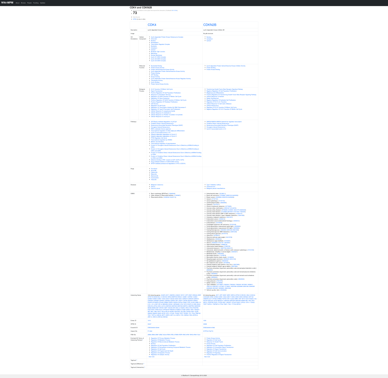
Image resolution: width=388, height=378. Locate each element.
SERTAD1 (177, 311)
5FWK (168, 335)
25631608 (235, 230)
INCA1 (199, 304)
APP (186, 295)
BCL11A (160, 297)
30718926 (220, 284)
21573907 (221, 286)
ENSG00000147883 (209, 327)
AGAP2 (163, 295)
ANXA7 (178, 295)
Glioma (153, 186)
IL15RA (194, 304)
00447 (149, 324)
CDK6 (237, 297)
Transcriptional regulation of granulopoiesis (163, 143)
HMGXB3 (165, 304)
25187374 (224, 233)
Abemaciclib (154, 176)
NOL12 (178, 308)
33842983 (223, 230)
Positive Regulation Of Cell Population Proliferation (166, 93)
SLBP (196, 311)
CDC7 (180, 299)
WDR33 (186, 315)
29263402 (243, 210)
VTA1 (182, 315)
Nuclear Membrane (156, 55)
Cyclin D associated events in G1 (161, 132)
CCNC (211, 297)
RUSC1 (238, 302)
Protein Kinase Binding (213, 69)
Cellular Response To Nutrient (215, 96)
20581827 (215, 286)
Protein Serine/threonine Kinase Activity (162, 69)
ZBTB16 (195, 315)
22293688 (239, 286)
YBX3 (190, 315)
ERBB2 (166, 302)
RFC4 (163, 311)
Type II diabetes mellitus (214, 185)
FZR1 (189, 302)
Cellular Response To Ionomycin (160, 116)
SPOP (163, 313)
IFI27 (181, 304)
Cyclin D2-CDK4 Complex (158, 59)
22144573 (233, 208)
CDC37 (168, 299)
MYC (250, 300)
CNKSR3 (205, 299)
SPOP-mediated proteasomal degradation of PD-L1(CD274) (168, 163)
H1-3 (153, 304)
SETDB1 (183, 311)
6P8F (187, 335)
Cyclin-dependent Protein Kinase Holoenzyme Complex (167, 37)
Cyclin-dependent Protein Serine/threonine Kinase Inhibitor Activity (226, 66)
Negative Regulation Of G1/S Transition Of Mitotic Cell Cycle (224, 109)
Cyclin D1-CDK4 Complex (158, 57)
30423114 (173, 197)
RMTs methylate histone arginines (161, 129)
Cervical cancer (155, 188)
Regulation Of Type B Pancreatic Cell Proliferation (165, 109)
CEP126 (251, 297)
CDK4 (152, 24)
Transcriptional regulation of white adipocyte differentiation (168, 131)
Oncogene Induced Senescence (160, 127)
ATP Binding (154, 75)
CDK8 (240, 297)
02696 (205, 324)
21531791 (221, 243)
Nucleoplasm (155, 42)
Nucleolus (154, 46)
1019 (149, 320)
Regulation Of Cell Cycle (158, 105)
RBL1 (152, 311)
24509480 (209, 288)
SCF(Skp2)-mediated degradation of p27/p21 (164, 122)
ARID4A (194, 295)
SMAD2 (150, 313)
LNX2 (159, 306)
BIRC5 (170, 297)
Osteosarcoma (211, 186)
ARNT (199, 295)
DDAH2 (195, 300)
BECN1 (165, 297)
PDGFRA (195, 308)
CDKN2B (209, 24)
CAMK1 (185, 297)
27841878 (219, 281)
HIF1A (160, 304)
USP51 (178, 315)
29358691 (221, 288)
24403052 (235, 195)
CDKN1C (196, 299)
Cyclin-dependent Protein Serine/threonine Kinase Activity (168, 71)
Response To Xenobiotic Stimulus (161, 95)
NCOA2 (170, 308)
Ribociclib (154, 174)
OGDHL (182, 308)
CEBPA (172, 300)
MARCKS (197, 306)
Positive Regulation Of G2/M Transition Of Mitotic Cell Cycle (168, 100)
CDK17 (229, 297)
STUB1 (172, 313)
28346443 (218, 239)
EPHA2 (161, 302)
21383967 (177, 195)
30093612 (222, 219)
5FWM (176, 335)
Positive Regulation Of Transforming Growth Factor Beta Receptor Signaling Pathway (231, 95)
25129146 (233, 224)
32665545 (172, 193)
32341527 (229, 217)
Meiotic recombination (157, 142)
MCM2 (150, 308)
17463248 (232, 284)
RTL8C (234, 302)
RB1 (149, 311)
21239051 (230, 210)
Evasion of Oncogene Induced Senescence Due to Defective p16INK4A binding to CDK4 (175, 146)
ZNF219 (155, 317)
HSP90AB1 (176, 304)
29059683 (219, 197)
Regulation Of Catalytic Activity (160, 354)
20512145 (232, 259)
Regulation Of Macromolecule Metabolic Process (165, 342)
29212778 (236, 210)
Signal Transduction (156, 91)
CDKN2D (167, 300)
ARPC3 (233, 295)
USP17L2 (173, 315)
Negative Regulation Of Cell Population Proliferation (222, 91)
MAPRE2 (191, 306)
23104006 (219, 223)
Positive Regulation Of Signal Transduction (219, 354)
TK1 (190, 313)
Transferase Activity (157, 80)
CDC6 (176, 299)
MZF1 (166, 308)
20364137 (229, 248)
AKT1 (167, 295)
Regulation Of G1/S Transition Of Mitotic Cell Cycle (222, 107)
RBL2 (156, 311)
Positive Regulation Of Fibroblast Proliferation (164, 102)
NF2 (174, 308)
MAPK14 (185, 306)
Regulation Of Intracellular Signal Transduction (220, 347)
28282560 (223, 203)
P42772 (211, 331)
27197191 (215, 199)
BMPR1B (174, 297)
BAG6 (155, 297)
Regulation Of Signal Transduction (216, 349)
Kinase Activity (155, 77)
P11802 (150, 331)
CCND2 (150, 299)
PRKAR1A (173, 310)
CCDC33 (252, 295)
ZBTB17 (238, 304)
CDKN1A (185, 299)
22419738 (229, 237)
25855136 (229, 195)
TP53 (193, 313)
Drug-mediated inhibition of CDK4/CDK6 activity (165, 162)
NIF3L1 (205, 302)
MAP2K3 (168, 306)
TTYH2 (234, 304)
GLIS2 (193, 302)
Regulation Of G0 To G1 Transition (217, 102)
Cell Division (154, 104)
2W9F (157, 335)
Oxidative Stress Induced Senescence (162, 123)
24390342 (167, 197)
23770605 (228, 206)
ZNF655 (165, 317)
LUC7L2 (163, 306)
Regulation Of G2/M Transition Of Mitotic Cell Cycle (166, 96)
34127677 (216, 204)
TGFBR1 (185, 313)
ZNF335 (160, 317)
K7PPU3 (205, 331)
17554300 (242, 212)
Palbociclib (154, 172)
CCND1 (195, 297)
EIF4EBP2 (155, 302)
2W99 (153, 335)
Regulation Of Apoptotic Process (160, 353)
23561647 (227, 208)
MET (157, 308)
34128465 (219, 283)
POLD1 (161, 310)
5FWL (172, 335)
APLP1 (183, 295)
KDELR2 (150, 306)
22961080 (246, 286)
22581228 (229, 230)
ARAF (190, 295)
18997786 (223, 248)
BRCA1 (180, 297)
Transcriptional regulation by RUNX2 (161, 140)
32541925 (241, 215)
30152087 (227, 241)
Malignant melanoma (157, 185)
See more (151, 357)
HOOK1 (170, 304)
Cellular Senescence (213, 105)
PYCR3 (220, 302)
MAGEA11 (221, 300)
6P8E (184, 335)
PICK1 (216, 302)
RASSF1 (197, 310)
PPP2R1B (166, 310)
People (29, 3)
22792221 (216, 235)
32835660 (237, 226)
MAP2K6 (238, 300)
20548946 (223, 290)
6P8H (195, 335)
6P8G (191, 335)
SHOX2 (188, 311)
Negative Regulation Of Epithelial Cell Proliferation (221, 100)
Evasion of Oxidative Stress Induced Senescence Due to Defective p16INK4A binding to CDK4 (176, 153)
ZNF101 (150, 317)
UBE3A (159, 315)
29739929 (226, 263)
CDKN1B (190, 299)
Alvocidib (153, 170)
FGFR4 (180, 302)
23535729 (225, 197)
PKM (156, 310)
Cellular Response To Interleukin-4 (161, 113)
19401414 (209, 286)
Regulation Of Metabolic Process (160, 340)
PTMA (184, 310)
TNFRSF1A (216, 304)
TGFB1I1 (209, 304)
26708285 (224, 210)
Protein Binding (155, 73)
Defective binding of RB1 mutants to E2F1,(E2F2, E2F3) (167, 160)
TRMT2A (197, 313)
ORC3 (187, 308)
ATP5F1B (150, 297)
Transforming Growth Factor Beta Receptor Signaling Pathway (225, 89)
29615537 (230, 212)
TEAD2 (177, 313)
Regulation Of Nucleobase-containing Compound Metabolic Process (171, 347)
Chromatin (154, 39)
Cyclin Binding (155, 82)
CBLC (248, 295)
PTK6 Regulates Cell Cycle (159, 138)
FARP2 (171, 302)
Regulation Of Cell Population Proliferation (163, 345)
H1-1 (150, 304)
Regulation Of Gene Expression (160, 98)
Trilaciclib (153, 179)
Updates (42, 3)
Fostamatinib (155, 178)
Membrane (154, 53)
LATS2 (155, 306)
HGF (156, 304)
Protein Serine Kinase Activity (160, 84)
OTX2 (191, 308)
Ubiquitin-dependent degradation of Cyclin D (164, 134)
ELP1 (210, 299)
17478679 (223, 255)
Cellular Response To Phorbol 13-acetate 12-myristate (166, 115)
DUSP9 (150, 302)
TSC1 (149, 315)
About (17, 3)
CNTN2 (185, 300)
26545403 (226, 259)
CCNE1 (159, 299)
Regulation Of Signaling (213, 353)
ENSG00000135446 (153, 327)
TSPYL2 (153, 315)
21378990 (224, 212)
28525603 (209, 270)
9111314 (174, 10)
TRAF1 (226, 304)
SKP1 (193, 311)
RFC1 (159, 311)
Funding (35, 3)
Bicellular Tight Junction (158, 51)
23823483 (220, 253)
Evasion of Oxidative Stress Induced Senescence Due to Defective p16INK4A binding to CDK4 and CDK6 (176, 157)
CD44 (163, 299)
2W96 (149, 335)
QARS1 (188, 310)
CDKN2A (150, 300)
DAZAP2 (190, 300)
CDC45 (172, 299)
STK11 (168, 313)
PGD (149, 310)
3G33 (164, 335)
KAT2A (205, 300)
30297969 (233, 286)
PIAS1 (153, 310)
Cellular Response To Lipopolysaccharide (163, 111)
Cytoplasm (154, 48)
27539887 (223, 195)
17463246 (226, 284)
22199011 (222, 193)
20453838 (231, 197)
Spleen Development (213, 98)
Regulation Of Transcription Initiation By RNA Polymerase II (168, 107)
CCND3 (154, 299)
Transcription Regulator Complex (160, 44)
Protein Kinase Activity (157, 68)
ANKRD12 (173, 295)
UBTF (163, 315)
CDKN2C (161, 300)
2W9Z (160, 335)
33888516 (224, 244)
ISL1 (255, 299)
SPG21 (243, 302)
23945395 (252, 286)
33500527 (234, 252)
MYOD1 (161, 308)
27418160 (251, 250)
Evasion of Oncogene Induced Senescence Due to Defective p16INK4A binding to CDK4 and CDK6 (175, 150)
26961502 (227, 288)
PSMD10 (178, 310)
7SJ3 (198, 335)
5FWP (180, 335)
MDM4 (154, 308)
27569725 (227, 246)
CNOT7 (181, 300)
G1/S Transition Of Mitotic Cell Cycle (162, 89)
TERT (181, 313)
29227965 (236, 264)
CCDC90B (206, 297)
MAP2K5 (174, 306)
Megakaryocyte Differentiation (215, 93)
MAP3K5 (180, 306)
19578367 (227, 243)
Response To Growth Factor (215, 342)
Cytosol (153, 50)
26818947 (215, 288)
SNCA (159, 313)
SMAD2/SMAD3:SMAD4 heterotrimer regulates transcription (224, 122)
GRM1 (197, 302)
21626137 (239, 213)
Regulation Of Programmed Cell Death (162, 351)
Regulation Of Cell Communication (217, 351)
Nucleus (153, 41)
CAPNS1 (190, 297)
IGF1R (186, 304)
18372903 (244, 284)
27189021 (227, 286)
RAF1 (192, 310)
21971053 (236, 212)
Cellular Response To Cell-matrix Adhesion (219, 104)
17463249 (238, 284)
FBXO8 (175, 302)
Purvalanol (154, 169)
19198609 (230, 257)
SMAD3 (155, 313)
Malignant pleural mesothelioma (216, 188)
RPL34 (167, 311)
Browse (23, 3)
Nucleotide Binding (156, 66)
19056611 (250, 284)
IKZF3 (190, 304)
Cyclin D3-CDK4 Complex (158, 61)
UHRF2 (167, 315)
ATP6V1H (238, 295)
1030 (204, 320)
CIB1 (176, 300)
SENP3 (172, 311)
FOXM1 (184, 302)
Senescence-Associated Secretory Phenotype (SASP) (167, 125)
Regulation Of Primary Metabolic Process (163, 338)
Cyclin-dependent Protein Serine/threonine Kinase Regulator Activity (171, 78)
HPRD (135, 19)
